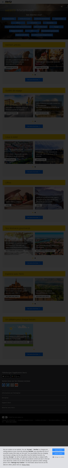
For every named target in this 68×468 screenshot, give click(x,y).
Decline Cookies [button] (58, 453)
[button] (58, 457)
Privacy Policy (26, 465)
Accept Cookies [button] (58, 450)
